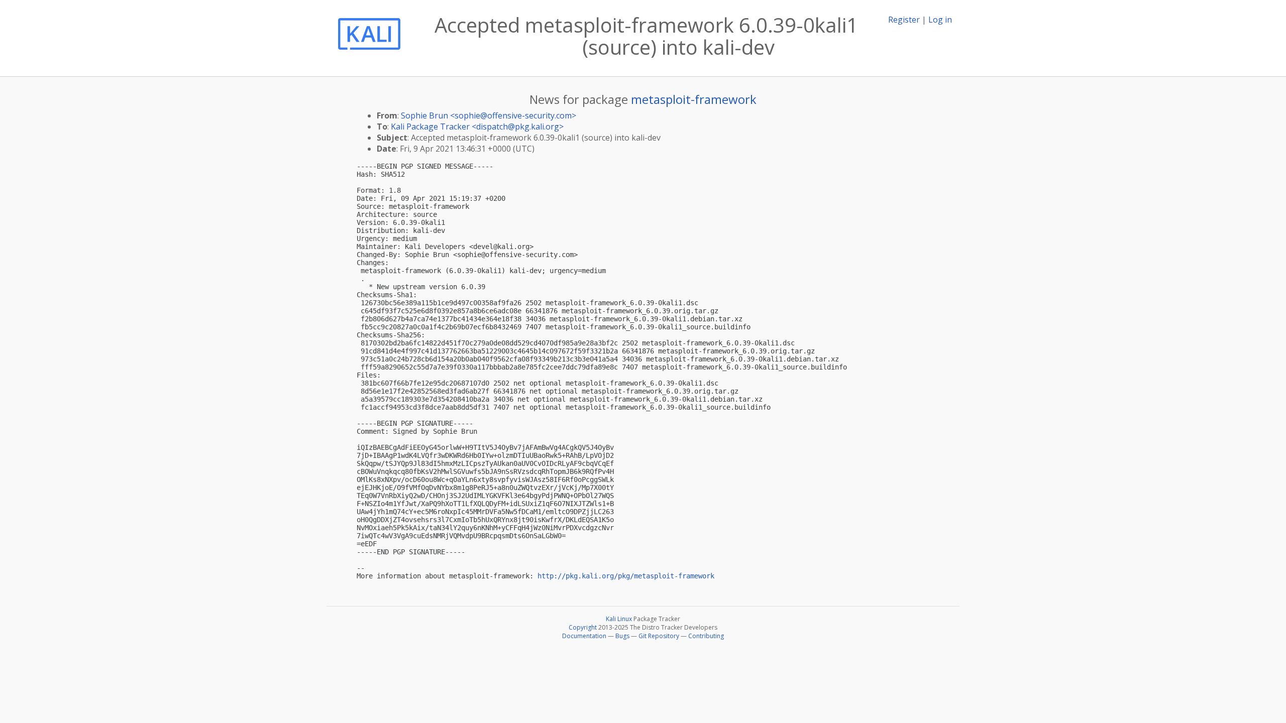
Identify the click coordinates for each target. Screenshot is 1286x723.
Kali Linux (619, 619)
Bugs (622, 636)
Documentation (584, 636)
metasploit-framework (694, 99)
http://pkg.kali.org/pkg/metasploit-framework (626, 576)
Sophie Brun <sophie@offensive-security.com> (488, 115)
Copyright (583, 627)
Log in (940, 19)
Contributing (706, 636)
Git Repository (658, 636)
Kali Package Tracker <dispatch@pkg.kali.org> (477, 126)
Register (904, 19)
